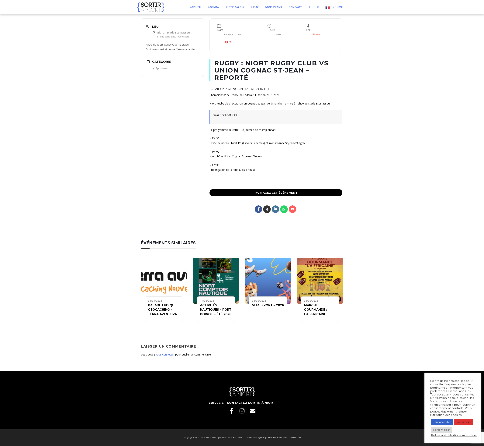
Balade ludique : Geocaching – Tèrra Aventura (163, 309)
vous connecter (165, 354)
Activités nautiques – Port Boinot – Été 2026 (215, 309)
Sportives (161, 68)
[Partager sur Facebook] (258, 209)
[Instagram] (242, 411)
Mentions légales (256, 437)
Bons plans (273, 7)
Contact (295, 7)
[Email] (252, 411)
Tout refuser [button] (463, 421)
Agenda (213, 7)
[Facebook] (231, 411)
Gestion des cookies (276, 437)
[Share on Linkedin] (275, 209)
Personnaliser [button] (441, 429)
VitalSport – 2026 (268, 305)
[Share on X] (267, 209)
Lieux (255, 7)
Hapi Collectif (238, 437)
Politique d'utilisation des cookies (454, 435)
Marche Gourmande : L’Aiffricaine (315, 309)
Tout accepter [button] (442, 421)
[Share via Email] (292, 209)
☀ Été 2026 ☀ (235, 7)
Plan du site (295, 437)
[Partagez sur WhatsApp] (284, 209)
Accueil (196, 7)
